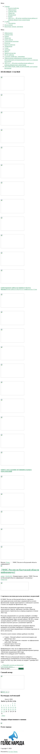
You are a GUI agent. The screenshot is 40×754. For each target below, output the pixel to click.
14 (11, 707)
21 (11, 709)
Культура (7, 43)
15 (13, 707)
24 (2, 711)
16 (15, 707)
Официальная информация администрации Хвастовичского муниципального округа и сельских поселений (21, 59)
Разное (10, 16)
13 (8, 707)
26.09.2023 (8, 576)
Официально (12, 10)
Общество (11, 13)
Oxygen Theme (12, 751)
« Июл (3, 715)
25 (4, 711)
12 (6, 707)
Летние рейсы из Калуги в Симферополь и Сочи (19, 288)
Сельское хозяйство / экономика (14, 56)
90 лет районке (9, 55)
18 (4, 709)
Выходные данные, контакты (13, 26)
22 (13, 709)
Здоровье (7, 50)
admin (2, 576)
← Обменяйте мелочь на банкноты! (12, 665)
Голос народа (8, 39)
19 (6, 709)
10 (2, 707)
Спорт (6, 48)
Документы (12, 23)
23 (15, 709)
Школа (6, 51)
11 (4, 707)
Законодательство (10, 53)
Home (8, 562)
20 (8, 709)
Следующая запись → (8, 667)
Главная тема (12, 11)
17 (2, 709)
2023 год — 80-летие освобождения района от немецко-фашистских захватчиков (22, 19)
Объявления (12, 15)
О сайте (6, 21)
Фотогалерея (8, 25)
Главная (6, 6)
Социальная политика (11, 41)
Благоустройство (13, 8)
